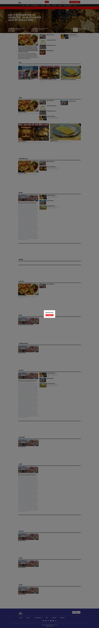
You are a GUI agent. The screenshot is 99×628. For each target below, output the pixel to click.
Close (49, 315)
